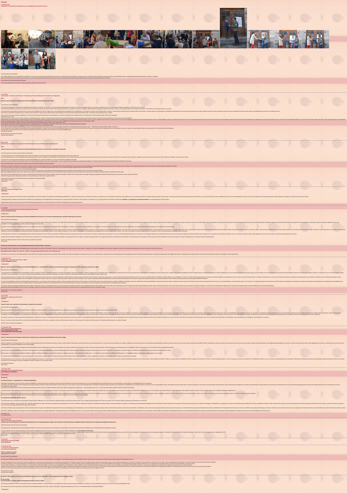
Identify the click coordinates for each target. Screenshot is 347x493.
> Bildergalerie (5, 193)
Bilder (2, 98)
